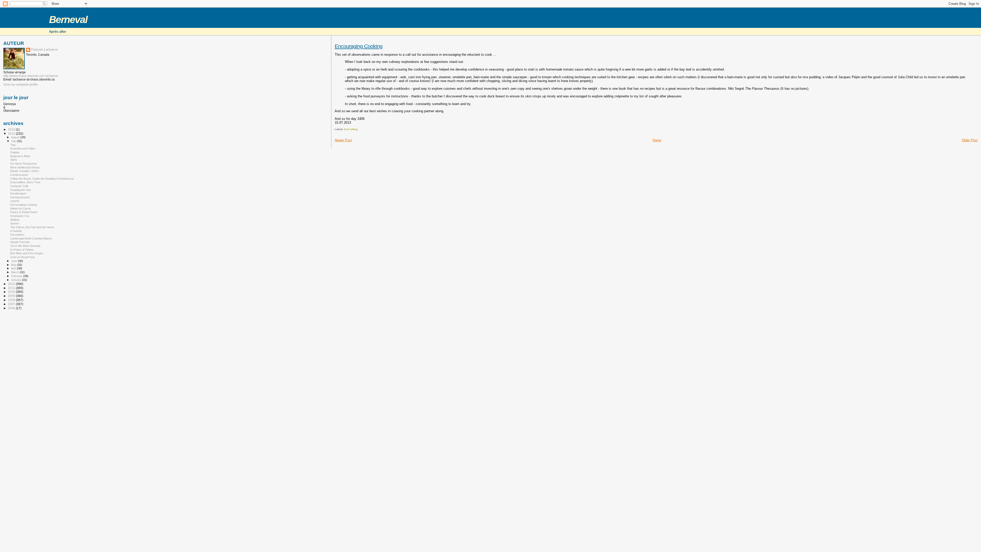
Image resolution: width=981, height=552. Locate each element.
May (14, 264)
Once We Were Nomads (25, 245)
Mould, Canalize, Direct (24, 170)
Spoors (14, 223)
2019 (12, 129)
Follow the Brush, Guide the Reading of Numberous (42, 178)
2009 (12, 295)
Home (656, 140)
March (15, 272)
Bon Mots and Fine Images (26, 253)
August (15, 137)
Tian (13, 144)
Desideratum (18, 193)
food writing (351, 129)
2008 (12, 300)
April (14, 268)
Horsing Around (19, 197)
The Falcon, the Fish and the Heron (32, 227)
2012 (12, 283)
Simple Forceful (19, 242)
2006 (12, 308)
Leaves (14, 200)
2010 (12, 291)
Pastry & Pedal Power (23, 212)
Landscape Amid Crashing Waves (31, 238)
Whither (15, 219)
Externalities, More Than (25, 182)
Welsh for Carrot (20, 208)
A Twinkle (16, 231)
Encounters (17, 234)
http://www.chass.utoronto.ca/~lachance (30, 76)
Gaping (14, 152)
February (17, 276)
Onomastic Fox (19, 215)
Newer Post (343, 140)
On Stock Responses (23, 163)
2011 (12, 288)
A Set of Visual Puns (22, 257)
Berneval (68, 19)
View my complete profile (20, 84)
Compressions (19, 174)
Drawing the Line (20, 189)
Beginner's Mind (20, 156)
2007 (12, 304)
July (14, 141)
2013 (12, 133)
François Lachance (44, 49)
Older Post (970, 140)
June (14, 260)
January (16, 279)
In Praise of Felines (22, 249)
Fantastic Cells (19, 186)
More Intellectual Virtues (25, 167)
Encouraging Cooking (358, 46)
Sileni (13, 159)
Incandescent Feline (22, 148)
